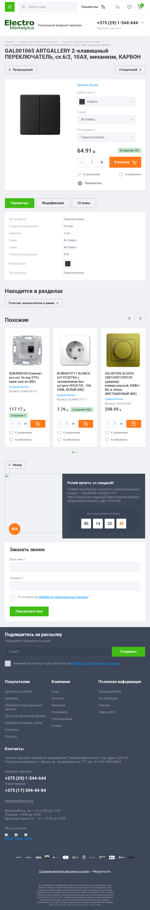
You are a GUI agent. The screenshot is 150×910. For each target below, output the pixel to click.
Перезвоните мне (29, 611)
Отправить (128, 651)
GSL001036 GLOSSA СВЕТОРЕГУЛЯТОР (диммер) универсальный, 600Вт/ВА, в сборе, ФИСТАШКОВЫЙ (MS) (122, 384)
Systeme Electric (88, 85)
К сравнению (91, 174)
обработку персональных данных (63, 597)
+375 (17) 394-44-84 (25, 790)
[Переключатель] (106, 137)
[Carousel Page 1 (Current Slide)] (73, 452)
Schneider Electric (19, 386)
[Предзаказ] (133, 424)
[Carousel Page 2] (77, 452)
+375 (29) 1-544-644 (117, 22)
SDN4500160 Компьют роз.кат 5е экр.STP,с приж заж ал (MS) (25, 377)
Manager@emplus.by (19, 801)
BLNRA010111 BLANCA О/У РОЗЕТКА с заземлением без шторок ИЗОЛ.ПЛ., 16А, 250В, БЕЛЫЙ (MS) (74, 382)
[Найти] (23, 7)
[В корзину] (37, 424)
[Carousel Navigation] (135, 318)
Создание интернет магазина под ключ (64, 871)
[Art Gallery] (106, 119)
